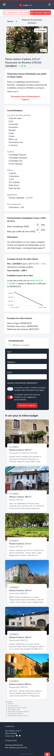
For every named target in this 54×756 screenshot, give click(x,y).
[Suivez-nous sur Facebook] (17, 736)
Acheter (10, 704)
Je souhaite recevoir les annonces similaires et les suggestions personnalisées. (27, 397)
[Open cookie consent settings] (47, 754)
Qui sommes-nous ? (13, 731)
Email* (9, 372)
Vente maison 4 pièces (15, 714)
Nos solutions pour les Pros (16, 747)
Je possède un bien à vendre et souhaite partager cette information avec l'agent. (29, 388)
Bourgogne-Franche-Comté (17, 708)
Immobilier (8, 702)
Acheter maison (13, 706)
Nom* (9, 352)
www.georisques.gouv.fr (34, 248)
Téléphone (11, 362)
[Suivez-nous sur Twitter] (20, 736)
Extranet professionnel (14, 745)
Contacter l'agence (27, 405)
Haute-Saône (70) (14, 710)
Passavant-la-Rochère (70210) (18, 712)
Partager (42, 30)
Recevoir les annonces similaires (32, 21)
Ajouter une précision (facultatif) (21, 383)
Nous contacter (11, 733)
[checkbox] (10, 389)
